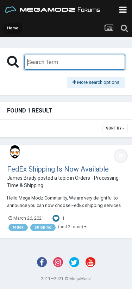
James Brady (22, 178)
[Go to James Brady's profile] (15, 152)
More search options (97, 82)
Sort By (114, 128)
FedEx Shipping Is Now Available (58, 169)
